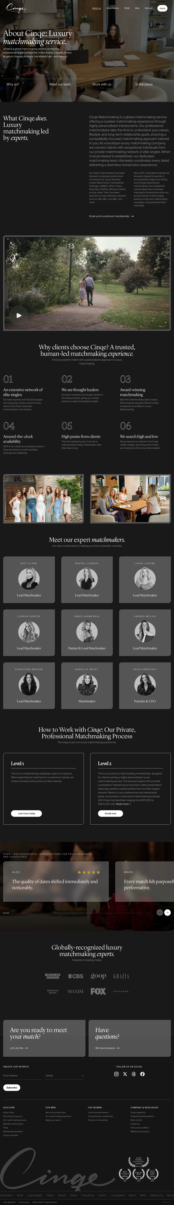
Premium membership (98, 1120)
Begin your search (53, 1120)
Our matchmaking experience (58, 1116)
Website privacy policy (139, 1131)
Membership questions (13, 1131)
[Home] (14, 8)
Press (5, 1127)
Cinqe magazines (137, 1112)
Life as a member (10, 1135)
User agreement (9, 1202)
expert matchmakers (103, 173)
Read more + (123, 804)
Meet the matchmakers (13, 1124)
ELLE (101, 179)
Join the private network (98, 1112)
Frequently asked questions (142, 1116)
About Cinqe (8, 1112)
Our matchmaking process (14, 1120)
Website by (167, 1202)
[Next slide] (167, 912)
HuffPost (104, 189)
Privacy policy (24, 1202)
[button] (29, 580)
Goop (108, 179)
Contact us (135, 1124)
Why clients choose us (12, 1116)
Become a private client (56, 1112)
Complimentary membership (100, 1116)
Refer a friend (136, 1120)
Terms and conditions (139, 1127)
